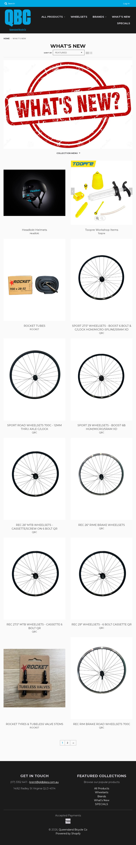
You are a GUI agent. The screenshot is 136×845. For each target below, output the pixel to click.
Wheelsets (79, 16)
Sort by (48, 53)
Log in (126, 3)
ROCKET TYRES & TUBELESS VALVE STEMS (34, 724)
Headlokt (34, 233)
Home (7, 38)
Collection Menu (67, 153)
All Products (52, 16)
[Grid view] (87, 53)
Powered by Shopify (68, 833)
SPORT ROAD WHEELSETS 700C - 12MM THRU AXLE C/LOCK (34, 427)
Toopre (101, 233)
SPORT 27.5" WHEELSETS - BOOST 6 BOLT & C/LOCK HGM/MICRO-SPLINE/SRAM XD (101, 327)
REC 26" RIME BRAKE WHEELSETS (101, 525)
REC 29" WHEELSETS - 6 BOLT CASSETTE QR (102, 624)
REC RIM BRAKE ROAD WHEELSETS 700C (101, 724)
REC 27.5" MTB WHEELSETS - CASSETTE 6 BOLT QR (34, 626)
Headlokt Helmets (34, 229)
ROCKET (34, 329)
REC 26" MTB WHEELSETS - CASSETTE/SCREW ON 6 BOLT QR (34, 526)
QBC (101, 333)
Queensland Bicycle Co (73, 829)
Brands (98, 16)
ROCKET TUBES (34, 325)
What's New (121, 16)
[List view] (90, 53)
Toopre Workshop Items (101, 229)
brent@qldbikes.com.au (44, 782)
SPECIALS (123, 23)
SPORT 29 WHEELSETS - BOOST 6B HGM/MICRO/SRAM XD (102, 427)
